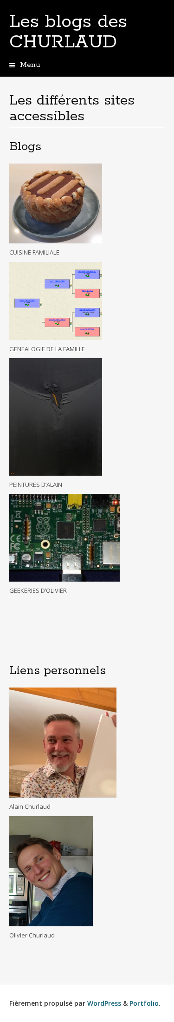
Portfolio (144, 1003)
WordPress (104, 1003)
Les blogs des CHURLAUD (68, 32)
